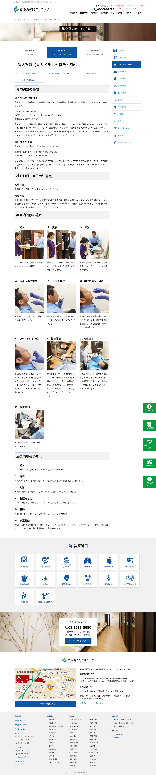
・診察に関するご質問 (22, 743)
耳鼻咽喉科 (122, 107)
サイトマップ (19, 761)
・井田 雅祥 (93, 739)
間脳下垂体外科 (123, 128)
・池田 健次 (93, 759)
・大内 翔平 (73, 766)
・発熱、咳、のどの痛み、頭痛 (122, 723)
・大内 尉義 (73, 729)
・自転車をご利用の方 (22, 757)
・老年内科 (51, 736)
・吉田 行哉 (93, 723)
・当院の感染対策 (118, 726)
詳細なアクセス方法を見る (92, 703)
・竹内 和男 (93, 719)
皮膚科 (120, 100)
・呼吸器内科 (51, 729)
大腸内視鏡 (94, 52)
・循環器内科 (51, 733)
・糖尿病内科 (51, 739)
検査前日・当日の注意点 (62, 73)
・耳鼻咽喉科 (51, 749)
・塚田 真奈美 (93, 743)
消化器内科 (29, 52)
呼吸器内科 (122, 71)
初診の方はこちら (78, 641)
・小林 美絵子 (73, 726)
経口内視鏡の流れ (29, 80)
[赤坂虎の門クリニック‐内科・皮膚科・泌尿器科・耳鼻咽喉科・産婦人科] (31, 9)
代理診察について (21, 725)
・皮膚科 (50, 746)
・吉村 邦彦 (93, 729)
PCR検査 (115, 730)
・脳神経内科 (51, 743)
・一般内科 (51, 719)
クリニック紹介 (117, 13)
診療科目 (73, 13)
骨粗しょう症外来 (124, 142)
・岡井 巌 (92, 726)
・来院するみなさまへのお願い (122, 719)
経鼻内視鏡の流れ (94, 73)
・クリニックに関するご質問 (24, 736)
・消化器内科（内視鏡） (55, 726)
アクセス (137, 13)
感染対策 (115, 716)
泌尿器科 (121, 114)
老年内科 (121, 135)
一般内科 (121, 50)
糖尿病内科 (122, 86)
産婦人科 (121, 121)
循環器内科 (122, 79)
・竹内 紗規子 (73, 743)
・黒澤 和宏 (73, 749)
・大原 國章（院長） (76, 719)
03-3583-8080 (105, 9)
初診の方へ (19, 720)
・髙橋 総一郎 (93, 756)
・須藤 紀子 (73, 733)
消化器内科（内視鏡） (126, 64)
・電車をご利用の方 (21, 750)
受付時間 (84, 13)
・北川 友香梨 (73, 752)
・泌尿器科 (51, 752)
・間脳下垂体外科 (53, 759)
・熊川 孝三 (73, 746)
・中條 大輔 (73, 762)
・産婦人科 (51, 756)
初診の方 (94, 13)
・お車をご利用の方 (21, 754)
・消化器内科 (51, 723)
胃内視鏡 (62, 52)
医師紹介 (104, 13)
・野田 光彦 (93, 736)
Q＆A (128, 13)
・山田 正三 (73, 756)
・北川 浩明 (93, 749)
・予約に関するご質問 (22, 740)
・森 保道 (72, 739)
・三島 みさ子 (93, 752)
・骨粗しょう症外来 (54, 762)
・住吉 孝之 (93, 766)
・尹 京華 (92, 733)
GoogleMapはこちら (46, 704)
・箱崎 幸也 (73, 736)
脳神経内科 (122, 93)
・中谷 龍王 (73, 723)
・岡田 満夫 (93, 762)
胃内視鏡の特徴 (29, 73)
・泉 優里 (92, 746)
